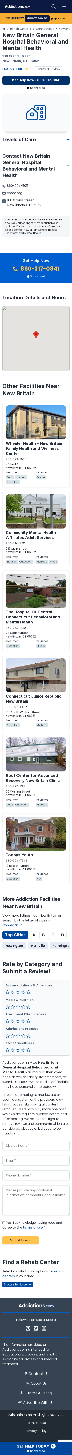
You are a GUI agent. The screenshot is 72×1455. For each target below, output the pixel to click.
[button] (36, 335)
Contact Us (38, 1373)
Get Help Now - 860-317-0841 (36, 80)
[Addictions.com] (3, 29)
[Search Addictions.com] (53, 6)
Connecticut (45, 29)
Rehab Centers (20, 29)
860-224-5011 (12, 69)
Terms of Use (36, 1422)
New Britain (11, 61)
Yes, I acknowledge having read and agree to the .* (32, 1225)
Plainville (38, 945)
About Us (38, 1383)
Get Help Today (33, 1446)
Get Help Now (15, 18)
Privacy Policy (36, 1430)
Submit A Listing (38, 1393)
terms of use (33, 1227)
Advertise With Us (38, 1402)
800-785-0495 (37, 18)
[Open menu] (64, 6)
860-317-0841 (39, 269)
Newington (14, 945)
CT (25, 61)
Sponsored (60, 18)
